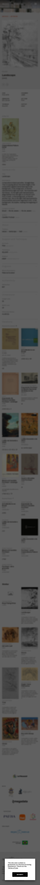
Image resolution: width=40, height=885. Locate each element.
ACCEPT (20, 874)
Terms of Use (13, 868)
